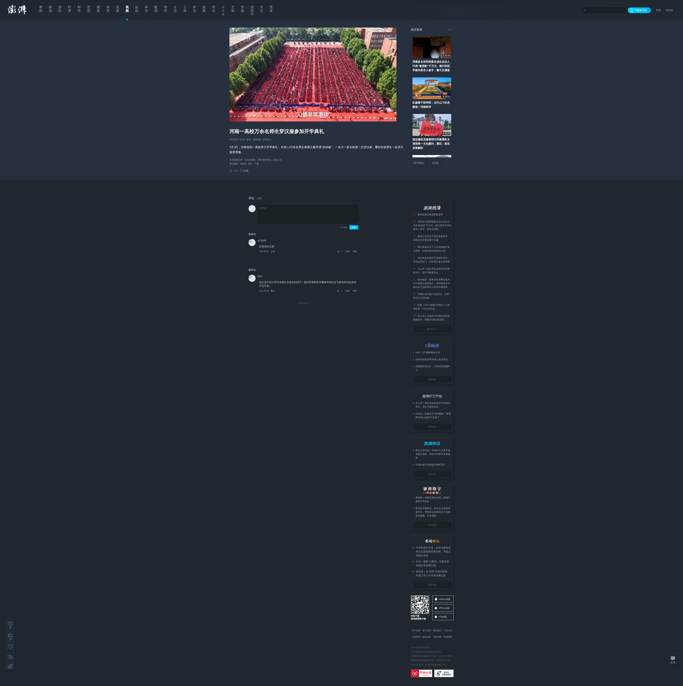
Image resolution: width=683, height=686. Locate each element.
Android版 (444, 599)
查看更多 (432, 379)
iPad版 (443, 616)
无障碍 (669, 10)
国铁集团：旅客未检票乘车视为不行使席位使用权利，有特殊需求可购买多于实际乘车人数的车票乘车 (431, 283)
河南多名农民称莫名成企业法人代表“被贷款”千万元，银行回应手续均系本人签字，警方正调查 (432, 225)
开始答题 (432, 525)
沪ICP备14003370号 (421, 647)
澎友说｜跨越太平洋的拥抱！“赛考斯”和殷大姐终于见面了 (433, 415)
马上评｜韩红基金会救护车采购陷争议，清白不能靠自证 (432, 405)
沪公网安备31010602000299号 (426, 652)
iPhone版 (444, 608)
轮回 (260, 276)
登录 (658, 10)
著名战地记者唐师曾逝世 (430, 214)
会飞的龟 (262, 240)
